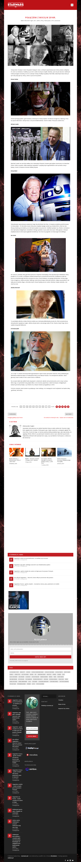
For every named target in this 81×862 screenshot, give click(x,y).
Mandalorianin (44, 676)
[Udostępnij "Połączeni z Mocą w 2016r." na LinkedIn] (36, 406)
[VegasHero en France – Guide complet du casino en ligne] (10, 798)
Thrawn (29, 684)
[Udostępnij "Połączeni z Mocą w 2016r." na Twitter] (24, 406)
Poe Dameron (28, 679)
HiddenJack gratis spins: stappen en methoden (17, 811)
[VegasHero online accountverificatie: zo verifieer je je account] (11, 560)
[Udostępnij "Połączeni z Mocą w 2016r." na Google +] (27, 406)
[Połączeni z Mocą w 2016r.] (40, 45)
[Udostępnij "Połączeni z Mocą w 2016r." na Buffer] (39, 406)
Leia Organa (21, 676)
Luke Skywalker (35, 676)
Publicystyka (47, 20)
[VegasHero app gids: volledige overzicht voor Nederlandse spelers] (11, 566)
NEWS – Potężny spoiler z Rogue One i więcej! (32, 459)
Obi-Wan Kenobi (13, 679)
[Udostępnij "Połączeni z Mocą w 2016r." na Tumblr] (30, 406)
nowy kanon (61, 676)
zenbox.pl (10, 858)
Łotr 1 (33, 684)
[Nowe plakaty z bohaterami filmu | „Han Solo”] (16, 452)
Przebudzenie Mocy (37, 679)
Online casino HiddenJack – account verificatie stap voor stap (16, 823)
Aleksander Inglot (28, 20)
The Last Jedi (13, 684)
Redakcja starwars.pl (47, 705)
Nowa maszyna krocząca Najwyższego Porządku (63, 460)
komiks (54, 674)
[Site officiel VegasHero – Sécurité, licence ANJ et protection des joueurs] (11, 579)
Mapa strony (61, 704)
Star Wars (34, 681)
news (55, 676)
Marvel (50, 676)
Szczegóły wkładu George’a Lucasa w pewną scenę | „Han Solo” (47, 461)
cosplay (28, 672)
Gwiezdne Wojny (41, 674)
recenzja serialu (53, 679)
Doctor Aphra (25, 674)
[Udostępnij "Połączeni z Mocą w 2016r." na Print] (49, 406)
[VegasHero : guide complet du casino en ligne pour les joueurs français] (11, 572)
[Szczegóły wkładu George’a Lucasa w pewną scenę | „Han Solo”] (48, 452)
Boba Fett (22, 672)
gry (35, 674)
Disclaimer (54, 856)
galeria (31, 674)
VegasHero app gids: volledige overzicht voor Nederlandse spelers (32, 564)
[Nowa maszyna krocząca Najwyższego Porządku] (64, 452)
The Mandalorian (21, 684)
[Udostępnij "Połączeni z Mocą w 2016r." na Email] (46, 406)
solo (29, 681)
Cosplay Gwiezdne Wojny (38, 672)
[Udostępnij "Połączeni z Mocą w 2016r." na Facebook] (20, 406)
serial (66, 679)
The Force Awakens (64, 681)
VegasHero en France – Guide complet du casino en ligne (17, 799)
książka (59, 674)
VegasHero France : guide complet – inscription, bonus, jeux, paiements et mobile (36, 584)
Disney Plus (17, 674)
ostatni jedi (21, 679)
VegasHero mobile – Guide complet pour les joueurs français (17, 787)
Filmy (42, 20)
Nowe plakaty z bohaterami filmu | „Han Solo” (15, 460)
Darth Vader (67, 672)
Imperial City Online (63, 708)
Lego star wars (13, 676)
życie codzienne (40, 684)
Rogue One (61, 679)
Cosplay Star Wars (49, 672)
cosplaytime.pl (59, 672)
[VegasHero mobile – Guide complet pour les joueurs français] (10, 785)
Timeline (60, 700)
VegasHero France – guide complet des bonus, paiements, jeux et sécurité (17, 773)
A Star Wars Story (14, 672)
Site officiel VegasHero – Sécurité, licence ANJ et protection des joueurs (33, 577)
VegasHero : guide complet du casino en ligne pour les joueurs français (33, 571)
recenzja (46, 679)
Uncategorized (23, 559)
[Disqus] (40, 491)
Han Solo (49, 674)
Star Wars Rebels (54, 681)
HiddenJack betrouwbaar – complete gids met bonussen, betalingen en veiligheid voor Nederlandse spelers (16, 841)
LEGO (63, 674)
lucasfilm (28, 676)
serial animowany (23, 681)
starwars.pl (24, 856)
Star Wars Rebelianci (43, 681)
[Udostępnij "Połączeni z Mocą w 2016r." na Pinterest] (33, 406)
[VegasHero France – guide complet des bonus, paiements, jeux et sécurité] (10, 771)
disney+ (11, 674)
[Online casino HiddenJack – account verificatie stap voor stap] (10, 821)
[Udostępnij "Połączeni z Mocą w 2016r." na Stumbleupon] (43, 406)
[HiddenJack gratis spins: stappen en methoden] (10, 811)
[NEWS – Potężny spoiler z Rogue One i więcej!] (32, 452)
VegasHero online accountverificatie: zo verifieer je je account (31, 558)
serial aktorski (13, 681)
